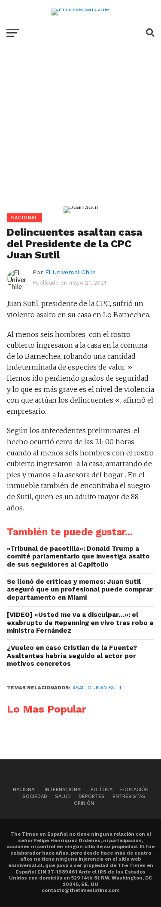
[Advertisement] (80, 132)
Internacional (64, 789)
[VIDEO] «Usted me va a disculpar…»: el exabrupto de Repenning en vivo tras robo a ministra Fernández (80, 622)
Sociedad (34, 796)
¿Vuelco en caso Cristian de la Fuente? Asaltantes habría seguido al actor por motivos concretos (72, 655)
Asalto (82, 688)
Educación (134, 789)
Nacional (25, 789)
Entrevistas (129, 796)
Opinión (84, 803)
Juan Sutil (108, 688)
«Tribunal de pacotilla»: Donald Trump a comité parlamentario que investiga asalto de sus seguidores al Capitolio (78, 556)
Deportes (92, 796)
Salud (63, 796)
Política (101, 789)
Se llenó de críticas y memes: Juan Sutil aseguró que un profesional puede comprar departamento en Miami (80, 589)
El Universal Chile (70, 272)
